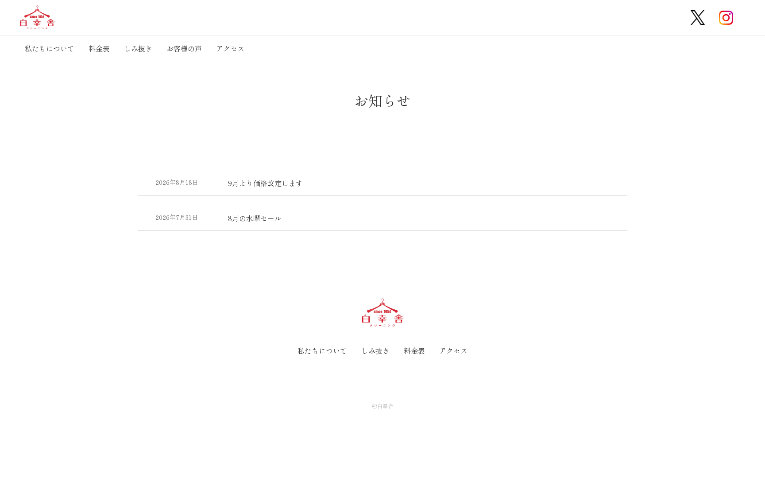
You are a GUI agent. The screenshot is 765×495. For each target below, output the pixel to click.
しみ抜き (138, 48)
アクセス (230, 48)
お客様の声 (184, 48)
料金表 (99, 48)
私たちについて (49, 48)
